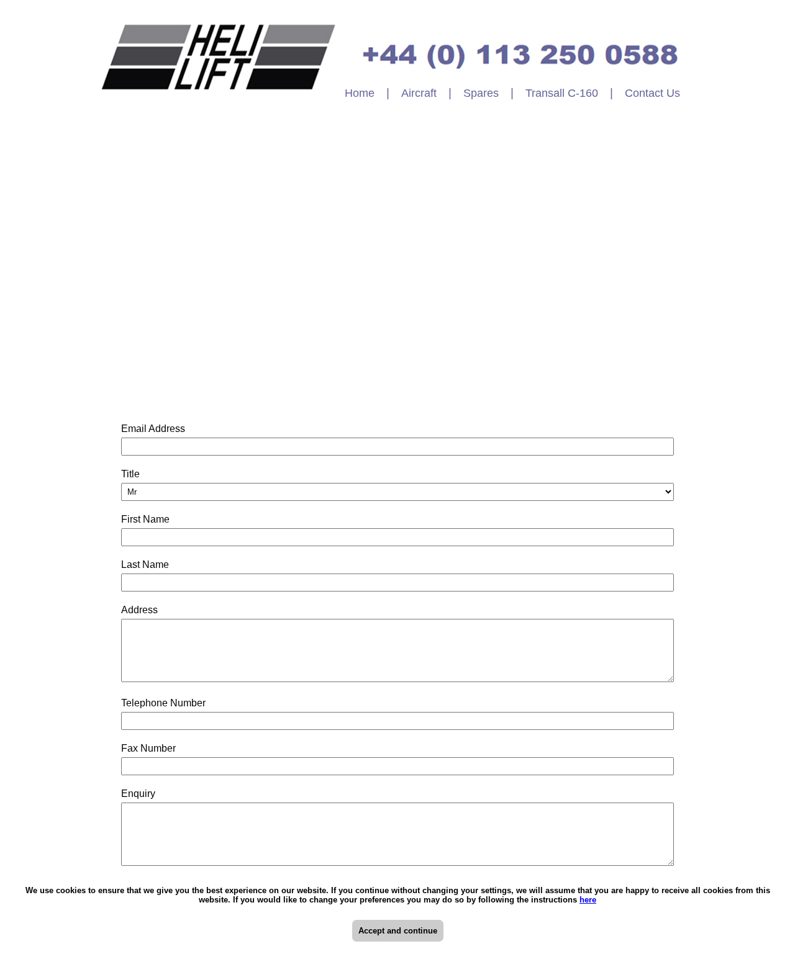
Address (139, 610)
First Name (148, 519)
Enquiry (141, 793)
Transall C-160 (561, 93)
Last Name (148, 564)
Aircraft (419, 93)
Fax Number (148, 748)
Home (360, 93)
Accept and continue (397, 930)
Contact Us (652, 93)
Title (133, 474)
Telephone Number (166, 703)
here (587, 899)
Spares (481, 93)
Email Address (156, 428)
